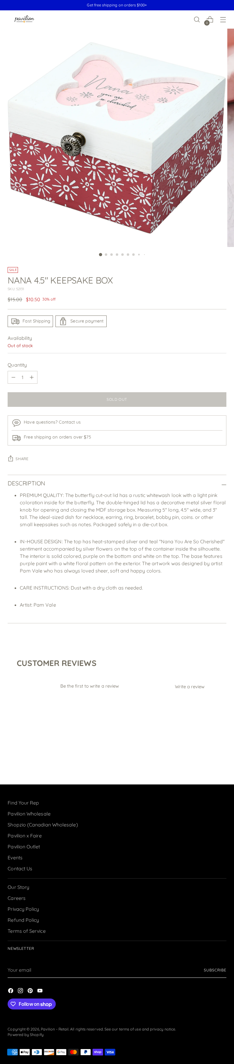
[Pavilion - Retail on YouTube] (40, 991)
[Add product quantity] (31, 377)
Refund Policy (23, 920)
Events (15, 857)
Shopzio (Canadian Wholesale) (43, 825)
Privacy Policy (23, 909)
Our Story (18, 887)
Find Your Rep (23, 803)
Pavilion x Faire (24, 836)
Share (22, 458)
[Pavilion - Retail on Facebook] (11, 991)
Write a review (189, 686)
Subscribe (215, 970)
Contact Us (20, 868)
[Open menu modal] (223, 19)
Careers (17, 898)
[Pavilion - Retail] (24, 20)
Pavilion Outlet (24, 847)
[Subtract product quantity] (13, 377)
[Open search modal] (197, 19)
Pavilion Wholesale (29, 814)
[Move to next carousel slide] (221, 763)
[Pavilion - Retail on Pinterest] (30, 991)
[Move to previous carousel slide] (207, 764)
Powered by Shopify (25, 1034)
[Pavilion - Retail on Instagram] (21, 991)
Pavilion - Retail (55, 1029)
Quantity (17, 365)
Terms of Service (26, 931)
